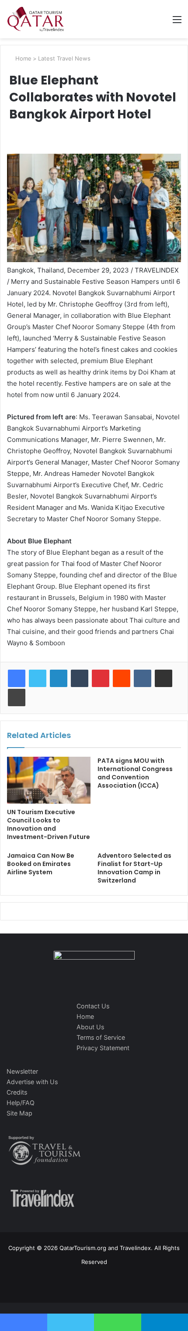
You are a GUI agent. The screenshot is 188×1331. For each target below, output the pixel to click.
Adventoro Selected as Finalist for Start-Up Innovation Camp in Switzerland (134, 868)
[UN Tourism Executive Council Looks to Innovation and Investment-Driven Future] (49, 780)
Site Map (19, 1113)
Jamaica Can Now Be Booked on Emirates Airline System (40, 863)
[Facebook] (16, 678)
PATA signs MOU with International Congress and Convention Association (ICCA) (135, 773)
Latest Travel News (64, 58)
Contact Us (93, 1006)
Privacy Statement (103, 1047)
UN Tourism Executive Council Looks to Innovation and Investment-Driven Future (48, 824)
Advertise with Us (32, 1081)
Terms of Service (101, 1037)
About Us (90, 1027)
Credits (17, 1092)
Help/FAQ (21, 1102)
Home (22, 58)
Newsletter (22, 1071)
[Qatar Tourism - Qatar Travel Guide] (36, 19)
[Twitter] (37, 678)
